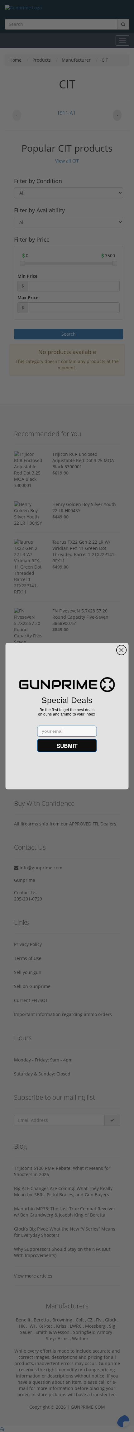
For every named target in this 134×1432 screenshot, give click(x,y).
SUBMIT (67, 745)
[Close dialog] (122, 650)
